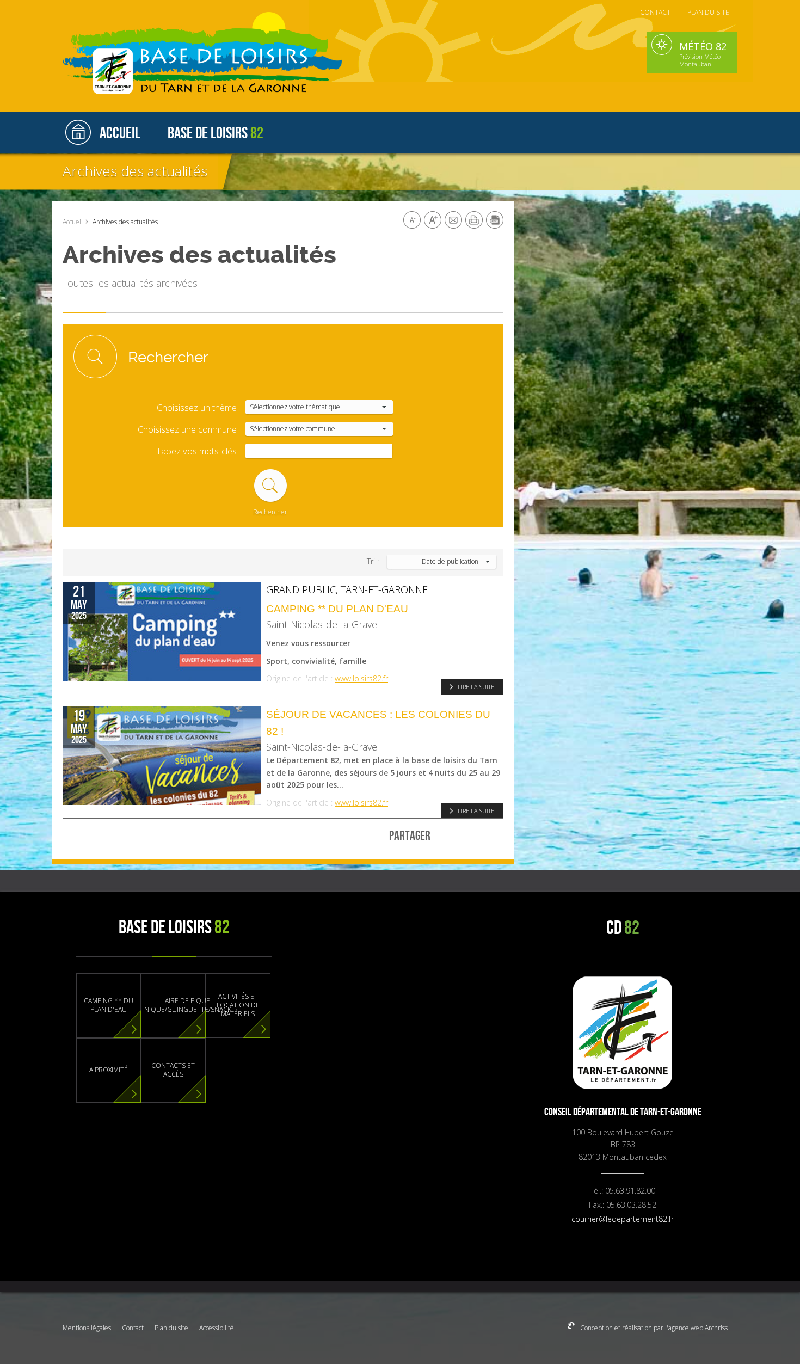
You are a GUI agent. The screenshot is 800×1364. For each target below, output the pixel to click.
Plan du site (171, 1327)
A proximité (108, 1070)
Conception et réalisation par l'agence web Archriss (653, 1327)
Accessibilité (216, 1327)
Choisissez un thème (197, 408)
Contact (133, 1327)
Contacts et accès (173, 1070)
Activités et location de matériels (238, 1005)
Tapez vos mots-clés (196, 451)
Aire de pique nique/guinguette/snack (187, 1005)
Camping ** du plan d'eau (337, 609)
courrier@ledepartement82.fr (622, 1219)
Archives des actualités (135, 171)
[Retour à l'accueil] (218, 59)
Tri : (373, 562)
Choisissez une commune (187, 430)
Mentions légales (87, 1327)
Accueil (73, 221)
